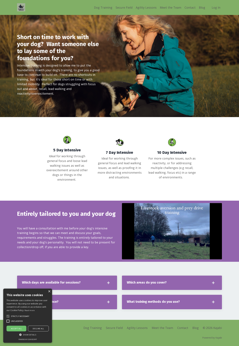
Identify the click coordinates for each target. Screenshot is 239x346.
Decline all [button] (38, 328)
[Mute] (219, 257)
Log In (216, 7)
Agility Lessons (146, 7)
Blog (202, 7)
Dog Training (103, 7)
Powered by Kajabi (212, 337)
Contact (190, 7)
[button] (20, 316)
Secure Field (124, 7)
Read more (30, 310)
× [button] (49, 291)
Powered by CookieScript (28, 339)
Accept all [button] (16, 328)
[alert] (27, 316)
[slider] (175, 257)
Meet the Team (170, 7)
